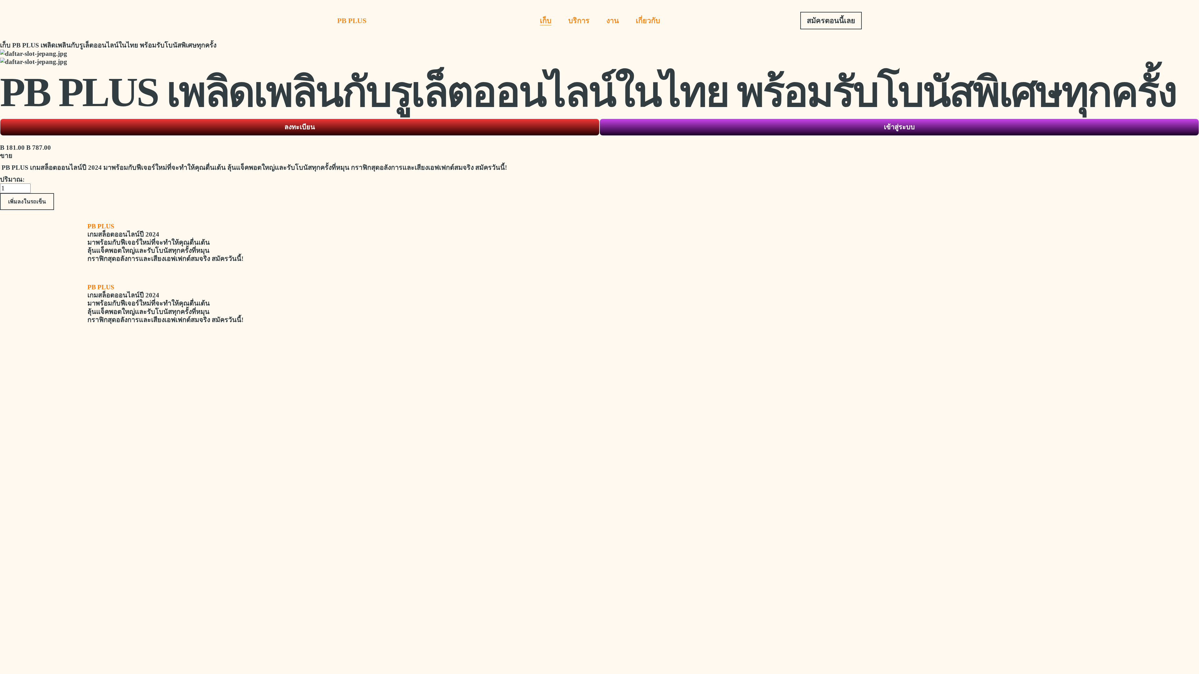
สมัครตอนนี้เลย (831, 21)
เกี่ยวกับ (648, 21)
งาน (612, 21)
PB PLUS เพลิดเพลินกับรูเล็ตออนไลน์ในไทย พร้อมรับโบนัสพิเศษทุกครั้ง (114, 45)
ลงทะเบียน (299, 127)
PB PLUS (352, 21)
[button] (27, 201)
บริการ (579, 21)
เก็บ (545, 21)
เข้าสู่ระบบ (899, 127)
